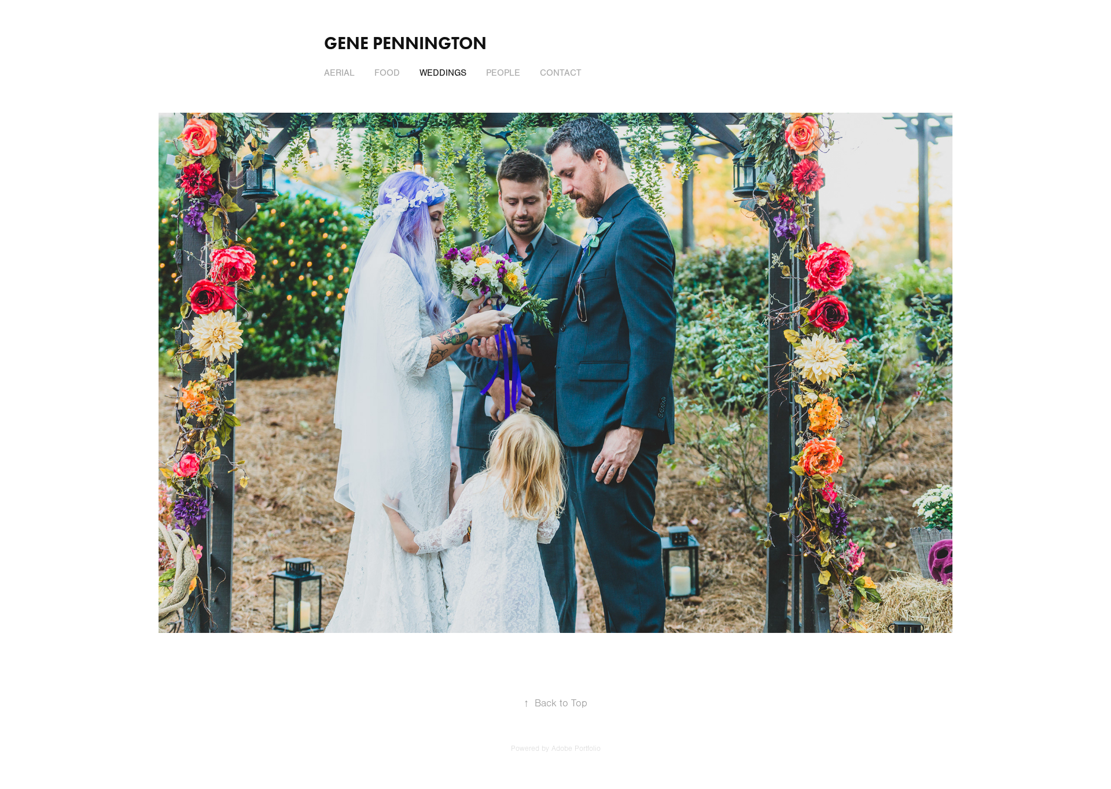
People (503, 73)
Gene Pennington (405, 43)
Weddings (443, 73)
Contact (561, 73)
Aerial (339, 73)
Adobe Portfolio (576, 748)
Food (387, 73)
